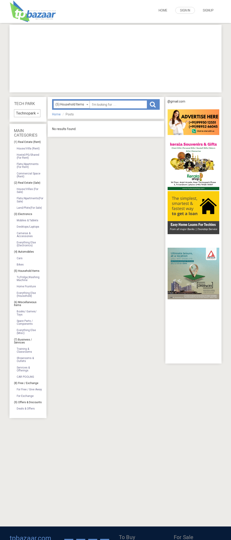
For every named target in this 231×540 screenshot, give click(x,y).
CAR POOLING (25, 376)
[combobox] (27, 113)
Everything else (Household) (26, 294)
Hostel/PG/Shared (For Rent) (28, 156)
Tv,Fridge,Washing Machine (28, 279)
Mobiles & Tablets (27, 220)
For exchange (25, 396)
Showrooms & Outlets (25, 360)
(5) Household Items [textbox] (69, 104)
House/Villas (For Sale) (27, 191)
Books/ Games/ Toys (27, 313)
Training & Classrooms (24, 350)
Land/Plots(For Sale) (29, 207)
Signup (208, 10)
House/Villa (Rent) (28, 148)
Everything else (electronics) (26, 244)
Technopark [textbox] (26, 113)
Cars (20, 258)
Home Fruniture (26, 286)
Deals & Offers (26, 408)
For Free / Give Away (29, 389)
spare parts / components (25, 322)
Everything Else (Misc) (26, 332)
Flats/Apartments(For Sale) (30, 200)
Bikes (20, 264)
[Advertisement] (115, 58)
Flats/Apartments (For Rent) (28, 165)
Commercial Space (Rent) (28, 175)
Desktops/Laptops (28, 226)
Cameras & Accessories (25, 235)
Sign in (185, 10)
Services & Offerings (23, 369)
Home (163, 10)
